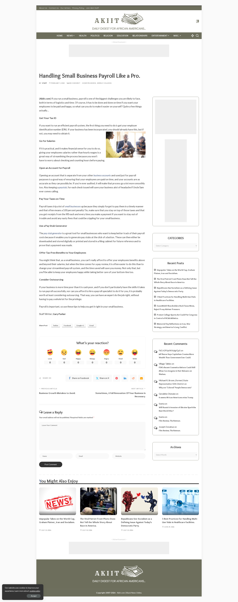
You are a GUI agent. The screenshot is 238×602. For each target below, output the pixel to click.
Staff (44, 83)
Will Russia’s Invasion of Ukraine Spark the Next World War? (177, 409)
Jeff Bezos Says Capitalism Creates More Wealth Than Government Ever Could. (176, 356)
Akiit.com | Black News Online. (129, 593)
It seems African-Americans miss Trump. (176, 397)
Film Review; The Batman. (170, 421)
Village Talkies (165, 363)
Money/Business (89, 83)
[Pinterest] (116, 378)
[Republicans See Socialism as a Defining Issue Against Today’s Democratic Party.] (139, 501)
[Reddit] (133, 378)
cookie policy (35, 591)
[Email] (141, 378)
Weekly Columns (104, 83)
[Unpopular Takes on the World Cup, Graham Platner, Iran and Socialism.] (57, 501)
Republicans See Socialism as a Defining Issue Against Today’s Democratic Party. (136, 522)
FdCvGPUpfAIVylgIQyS (169, 350)
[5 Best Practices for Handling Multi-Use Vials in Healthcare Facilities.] (180, 501)
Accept (33, 596)
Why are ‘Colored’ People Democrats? (175, 387)
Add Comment (74, 83)
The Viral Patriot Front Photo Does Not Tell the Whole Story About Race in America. (97, 522)
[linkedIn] (124, 378)
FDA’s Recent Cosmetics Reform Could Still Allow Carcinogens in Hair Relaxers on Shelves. (177, 370)
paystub (63, 187)
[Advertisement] (119, 51)
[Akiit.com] (119, 21)
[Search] (197, 35)
